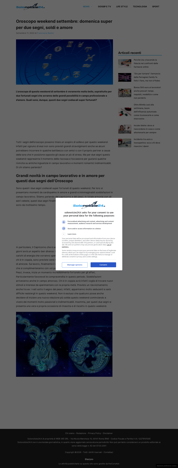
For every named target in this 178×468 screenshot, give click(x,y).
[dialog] (89, 234)
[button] (89, 234)
